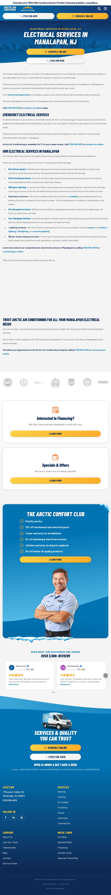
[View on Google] (11, 667)
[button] (28, 16)
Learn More (55, 433)
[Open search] (99, 8)
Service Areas (10, 863)
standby (73, 196)
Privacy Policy (64, 884)
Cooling (61, 796)
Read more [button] (14, 684)
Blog (5, 852)
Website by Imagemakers (55, 888)
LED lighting (23, 231)
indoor (91, 227)
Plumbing (62, 807)
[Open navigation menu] (105, 9)
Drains (61, 812)
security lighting (41, 231)
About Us (7, 836)
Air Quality (63, 802)
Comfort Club (64, 852)
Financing (63, 847)
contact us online (33, 108)
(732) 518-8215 (14, 108)
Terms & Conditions (49, 884)
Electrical (63, 817)
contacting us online (13, 251)
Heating (62, 791)
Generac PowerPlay (68, 858)
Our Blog (62, 836)
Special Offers (65, 842)
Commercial (64, 823)
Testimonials (9, 847)
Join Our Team (10, 842)
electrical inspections (19, 94)
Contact (7, 858)
